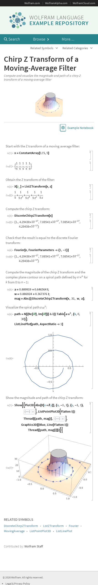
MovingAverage (14, 531)
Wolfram (16, 577)
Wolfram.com (32, 3)
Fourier (74, 526)
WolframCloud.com (84, 3)
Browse (39, 39)
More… (68, 39)
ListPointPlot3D (40, 531)
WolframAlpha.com (56, 3)
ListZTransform (53, 526)
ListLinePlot (64, 531)
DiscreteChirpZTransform (21, 526)
